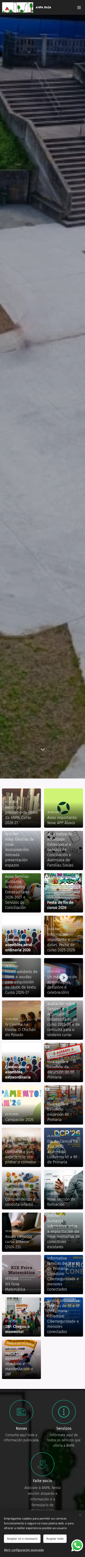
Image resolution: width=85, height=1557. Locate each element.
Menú (79, 7)
